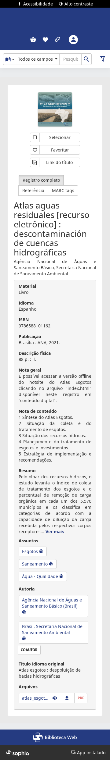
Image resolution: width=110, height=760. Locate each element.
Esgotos (30, 551)
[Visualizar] (55, 697)
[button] (45, 40)
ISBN (24, 320)
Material (27, 286)
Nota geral (30, 370)
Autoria (27, 589)
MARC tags (63, 190)
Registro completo (41, 180)
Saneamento (35, 564)
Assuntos (28, 541)
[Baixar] (67, 697)
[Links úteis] (57, 40)
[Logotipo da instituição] (55, 18)
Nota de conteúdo (38, 411)
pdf (81, 698)
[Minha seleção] (33, 40)
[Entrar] (73, 39)
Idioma (26, 303)
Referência (33, 190)
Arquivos (28, 687)
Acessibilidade (38, 3)
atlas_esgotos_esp (36, 698)
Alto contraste (78, 3)
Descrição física (35, 353)
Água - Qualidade (40, 576)
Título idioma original (41, 664)
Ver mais (55, 531)
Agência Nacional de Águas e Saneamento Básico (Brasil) (52, 603)
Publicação (30, 336)
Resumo (27, 470)
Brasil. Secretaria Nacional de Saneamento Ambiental (52, 629)
